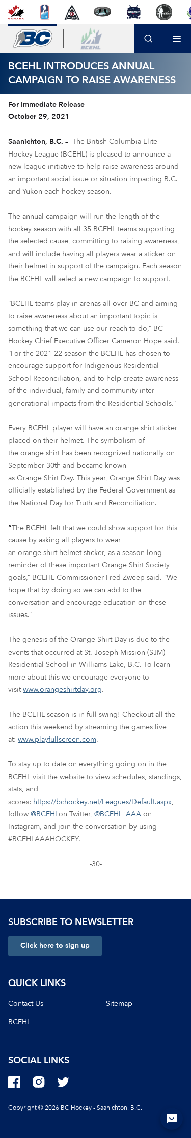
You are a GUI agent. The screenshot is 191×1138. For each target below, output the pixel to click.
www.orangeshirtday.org (62, 689)
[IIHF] (44, 12)
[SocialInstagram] (39, 1082)
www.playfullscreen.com (57, 739)
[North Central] (102, 12)
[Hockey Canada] (16, 12)
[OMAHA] (164, 12)
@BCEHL (45, 814)
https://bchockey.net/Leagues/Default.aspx (102, 802)
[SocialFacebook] (14, 1082)
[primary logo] (32, 38)
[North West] (133, 12)
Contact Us (25, 1003)
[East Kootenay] (72, 12)
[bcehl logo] (91, 38)
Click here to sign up (55, 945)
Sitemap (119, 1003)
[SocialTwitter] (63, 1082)
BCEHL (19, 1022)
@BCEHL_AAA (117, 814)
